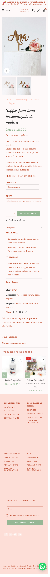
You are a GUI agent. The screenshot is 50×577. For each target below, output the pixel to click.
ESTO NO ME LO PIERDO (25, 522)
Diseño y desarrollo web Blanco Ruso (34, 568)
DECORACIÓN (33, 458)
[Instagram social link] (11, 534)
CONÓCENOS (9, 407)
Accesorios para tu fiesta (27, 99)
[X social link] (16, 312)
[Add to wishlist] (20, 359)
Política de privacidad (18, 566)
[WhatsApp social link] (26, 312)
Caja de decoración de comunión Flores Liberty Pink (35, 383)
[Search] (33, 10)
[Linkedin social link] (23, 312)
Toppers (12, 103)
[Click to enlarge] (7, 71)
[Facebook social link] (13, 312)
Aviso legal (6, 566)
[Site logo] (24, 10)
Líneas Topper (11, 182)
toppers (9, 307)
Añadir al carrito (28, 214)
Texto (9, 196)
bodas (18, 303)
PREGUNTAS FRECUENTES (32, 421)
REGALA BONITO (11, 465)
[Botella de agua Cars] (12, 367)
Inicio (8, 99)
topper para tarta (30, 303)
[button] (4, 46)
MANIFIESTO (9, 411)
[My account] (38, 10)
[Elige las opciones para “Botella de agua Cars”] (4, 375)
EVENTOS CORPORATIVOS (11, 469)
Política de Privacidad (32, 516)
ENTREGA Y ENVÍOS (35, 414)
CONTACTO (31, 410)
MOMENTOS (9, 461)
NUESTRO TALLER (11, 414)
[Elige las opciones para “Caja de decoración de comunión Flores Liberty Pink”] (27, 375)
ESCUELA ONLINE (11, 418)
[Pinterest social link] (20, 312)
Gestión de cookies (33, 566)
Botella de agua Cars (12, 380)
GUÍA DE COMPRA (34, 417)
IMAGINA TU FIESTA (12, 458)
